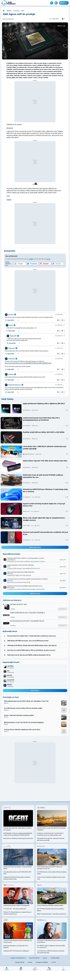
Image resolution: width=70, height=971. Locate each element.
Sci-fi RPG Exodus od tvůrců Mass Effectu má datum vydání (23, 708)
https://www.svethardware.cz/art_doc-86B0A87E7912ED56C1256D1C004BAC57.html (28, 363)
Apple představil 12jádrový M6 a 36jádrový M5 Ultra (44, 404)
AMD (22, 10)
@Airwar (10, 338)
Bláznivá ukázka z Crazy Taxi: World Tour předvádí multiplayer (24, 722)
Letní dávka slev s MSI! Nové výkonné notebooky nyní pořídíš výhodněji (44, 447)
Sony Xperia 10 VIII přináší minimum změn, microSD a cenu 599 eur (51, 941)
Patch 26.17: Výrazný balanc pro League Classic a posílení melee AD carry (17, 913)
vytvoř (48, 259)
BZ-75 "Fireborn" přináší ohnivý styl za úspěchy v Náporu (50, 909)
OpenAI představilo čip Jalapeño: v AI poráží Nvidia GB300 (17, 867)
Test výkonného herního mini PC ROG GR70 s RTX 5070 (17, 872)
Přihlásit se (63, 3)
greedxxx (10, 314)
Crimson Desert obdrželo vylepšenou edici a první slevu (22, 729)
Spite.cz (6, 703)
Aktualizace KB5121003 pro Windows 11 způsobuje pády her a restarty (45, 490)
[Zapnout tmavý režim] (56, 2)
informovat (9, 128)
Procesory (16, 10)
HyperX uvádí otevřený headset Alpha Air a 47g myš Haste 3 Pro (44, 505)
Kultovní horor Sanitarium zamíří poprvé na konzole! (18, 838)
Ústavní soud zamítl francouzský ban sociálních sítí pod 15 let (45, 533)
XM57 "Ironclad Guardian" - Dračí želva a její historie (51, 914)
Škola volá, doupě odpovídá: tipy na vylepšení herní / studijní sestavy (44, 519)
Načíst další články (35, 547)
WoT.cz (6, 717)
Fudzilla (8, 199)
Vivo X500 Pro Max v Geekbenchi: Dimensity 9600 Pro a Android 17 (51, 946)
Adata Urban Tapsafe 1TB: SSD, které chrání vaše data (45, 461)
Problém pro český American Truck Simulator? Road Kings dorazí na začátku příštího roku (50, 834)
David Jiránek (26, 525)
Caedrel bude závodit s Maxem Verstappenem (16, 905)
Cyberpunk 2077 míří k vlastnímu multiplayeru (16, 951)
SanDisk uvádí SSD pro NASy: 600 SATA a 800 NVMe (43, 432)
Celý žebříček (35, 690)
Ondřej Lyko (26, 511)
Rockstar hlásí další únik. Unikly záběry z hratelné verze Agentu (17, 829)
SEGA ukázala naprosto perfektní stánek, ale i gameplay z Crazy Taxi (26, 701)
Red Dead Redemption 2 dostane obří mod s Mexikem (15, 946)
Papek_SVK (13, 336)
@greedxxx (10, 328)
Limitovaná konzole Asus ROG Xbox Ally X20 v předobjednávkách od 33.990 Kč (41, 419)
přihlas (31, 259)
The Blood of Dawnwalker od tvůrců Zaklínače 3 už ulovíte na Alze (17, 941)
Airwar (11, 325)
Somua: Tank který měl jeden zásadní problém (19, 715)
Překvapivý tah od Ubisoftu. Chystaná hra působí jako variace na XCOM (50, 839)
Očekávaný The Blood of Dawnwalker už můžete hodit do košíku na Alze (16, 878)
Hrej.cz (6, 724)
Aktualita (9, 10)
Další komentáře (35, 593)
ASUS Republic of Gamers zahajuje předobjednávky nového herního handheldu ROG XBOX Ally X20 (17, 834)
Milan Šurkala (26, 410)
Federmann (11, 348)
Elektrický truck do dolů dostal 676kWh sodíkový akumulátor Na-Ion (43, 476)
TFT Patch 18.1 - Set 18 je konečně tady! (14, 908)
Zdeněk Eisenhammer (14, 385)
